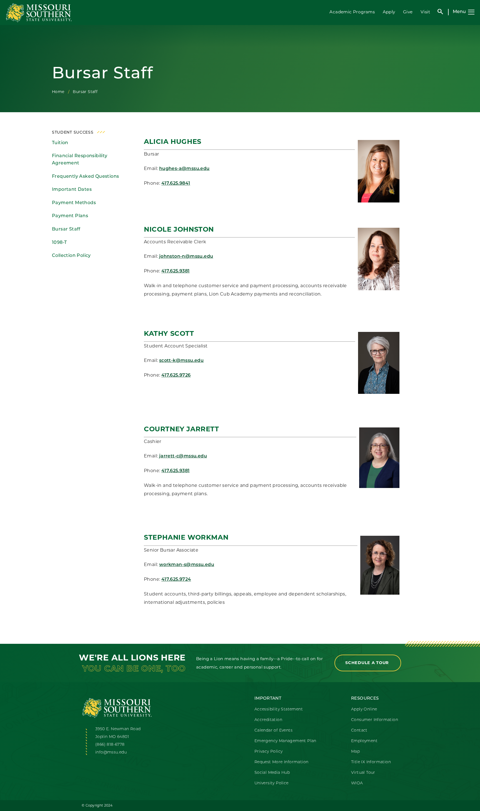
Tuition (60, 143)
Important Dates (72, 189)
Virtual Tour (363, 773)
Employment (364, 741)
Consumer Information (374, 720)
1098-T (59, 243)
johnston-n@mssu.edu (186, 256)
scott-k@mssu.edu (181, 361)
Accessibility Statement (278, 709)
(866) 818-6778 (110, 745)
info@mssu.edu (111, 752)
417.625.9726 (176, 375)
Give (408, 11)
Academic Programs (352, 11)
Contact (359, 731)
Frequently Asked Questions (85, 176)
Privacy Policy (268, 752)
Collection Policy (71, 256)
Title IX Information (371, 762)
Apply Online (364, 709)
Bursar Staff (66, 229)
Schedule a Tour (367, 662)
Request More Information (281, 762)
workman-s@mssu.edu (186, 565)
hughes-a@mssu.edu (184, 169)
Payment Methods (74, 203)
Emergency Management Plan (285, 741)
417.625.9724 (176, 579)
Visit (425, 11)
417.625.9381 (175, 271)
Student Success (73, 133)
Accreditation (268, 720)
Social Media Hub (272, 773)
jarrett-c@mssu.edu (183, 456)
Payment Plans (70, 216)
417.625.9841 (175, 183)
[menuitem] (90, 143)
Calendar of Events (273, 731)
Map (355, 752)
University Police (271, 783)
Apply (389, 11)
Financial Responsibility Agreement (80, 160)
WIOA (357, 783)
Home (58, 91)
